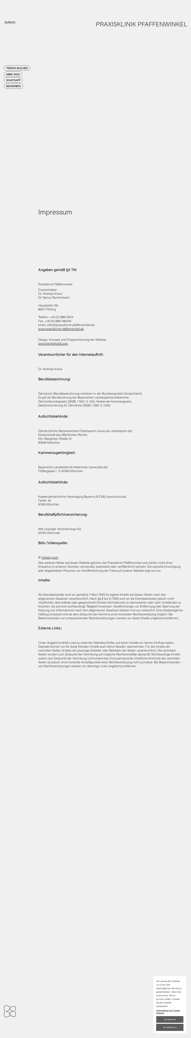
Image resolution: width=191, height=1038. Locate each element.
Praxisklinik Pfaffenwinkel (141, 24)
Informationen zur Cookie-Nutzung (168, 1011)
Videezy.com (49, 557)
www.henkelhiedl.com (53, 343)
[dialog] (169, 1004)
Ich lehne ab (170, 1019)
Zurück (10, 22)
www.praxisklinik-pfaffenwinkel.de (61, 328)
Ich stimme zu (169, 1027)
